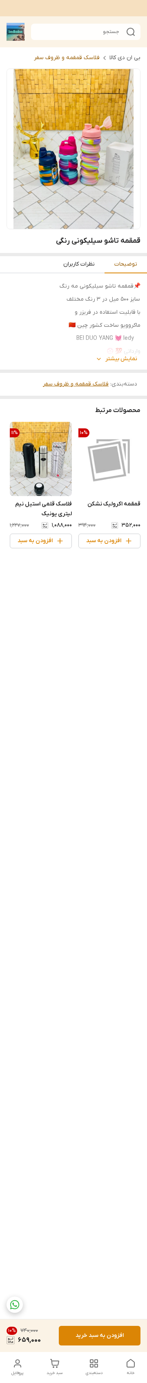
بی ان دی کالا (124, 58)
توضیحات (125, 264)
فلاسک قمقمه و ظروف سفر (67, 58)
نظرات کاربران (79, 264)
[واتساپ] (15, 1305)
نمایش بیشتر (121, 359)
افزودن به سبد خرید (100, 1335)
